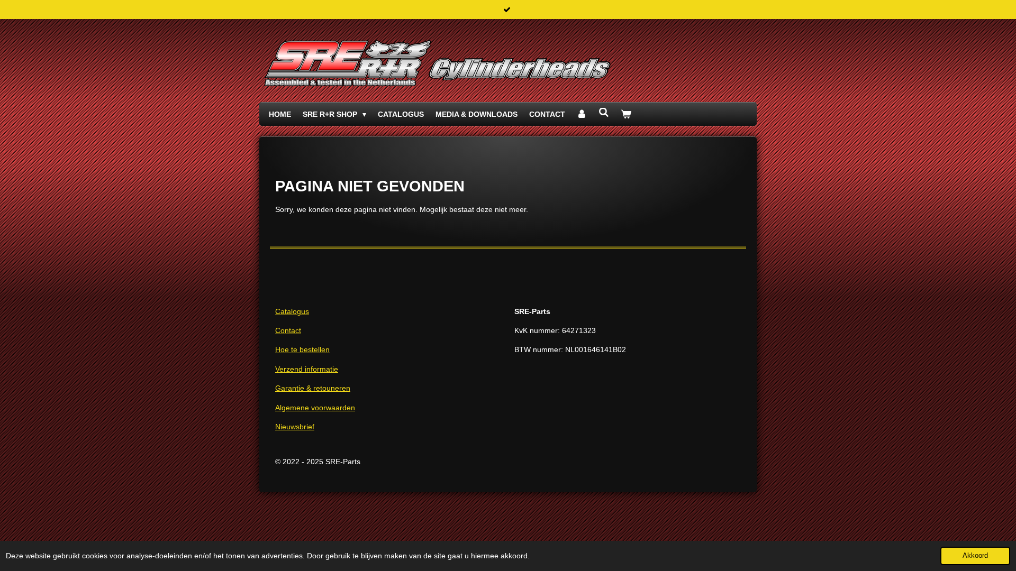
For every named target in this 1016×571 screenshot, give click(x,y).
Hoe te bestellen (302, 349)
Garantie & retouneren (312, 388)
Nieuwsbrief (294, 426)
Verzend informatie (306, 369)
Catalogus (292, 311)
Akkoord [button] (975, 555)
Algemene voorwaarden (315, 407)
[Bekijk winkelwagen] (626, 114)
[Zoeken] (604, 112)
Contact (288, 330)
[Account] (582, 114)
